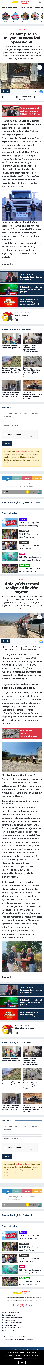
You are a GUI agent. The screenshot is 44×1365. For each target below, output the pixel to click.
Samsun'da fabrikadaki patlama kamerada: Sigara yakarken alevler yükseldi (31, 372)
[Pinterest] (22, 1305)
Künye (6, 1337)
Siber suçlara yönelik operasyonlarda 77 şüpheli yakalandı (10, 394)
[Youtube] (30, 1305)
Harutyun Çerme (9, 97)
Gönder (7, 443)
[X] (18, 1305)
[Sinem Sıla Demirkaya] (7, 1030)
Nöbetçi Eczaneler (12, 1312)
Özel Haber (26, 7)
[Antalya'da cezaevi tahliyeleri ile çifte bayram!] (22, 625)
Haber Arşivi (9, 1330)
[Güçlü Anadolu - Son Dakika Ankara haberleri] (21, 2)
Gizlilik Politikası (10, 1339)
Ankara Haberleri (10, 7)
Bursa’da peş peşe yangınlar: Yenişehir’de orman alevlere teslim (11, 370)
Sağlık (22, 553)
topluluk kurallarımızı (23, 451)
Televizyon (24, 531)
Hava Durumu (10, 1315)
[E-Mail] (17, 320)
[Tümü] (41, 513)
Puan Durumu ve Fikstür (13, 1323)
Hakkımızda (25, 1337)
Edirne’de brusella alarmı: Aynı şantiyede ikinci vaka (30, 559)
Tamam (22, 1362)
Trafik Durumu (10, 1320)
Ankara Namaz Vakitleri (13, 1318)
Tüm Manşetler (10, 1325)
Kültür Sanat (24, 565)
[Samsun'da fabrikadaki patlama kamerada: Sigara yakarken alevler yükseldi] (32, 361)
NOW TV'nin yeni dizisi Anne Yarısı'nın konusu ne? (29, 547)
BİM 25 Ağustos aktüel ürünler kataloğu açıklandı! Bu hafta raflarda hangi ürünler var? (30, 524)
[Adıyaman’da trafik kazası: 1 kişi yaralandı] (11, 339)
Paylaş (7, 91)
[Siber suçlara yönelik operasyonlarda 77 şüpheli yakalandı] (11, 385)
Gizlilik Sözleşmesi (26, 1339)
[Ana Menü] (3, 2)
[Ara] (40, 2)
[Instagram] (26, 1305)
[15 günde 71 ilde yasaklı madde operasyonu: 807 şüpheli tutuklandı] (32, 339)
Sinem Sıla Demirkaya (12, 647)
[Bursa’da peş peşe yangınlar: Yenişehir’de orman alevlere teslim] (11, 361)
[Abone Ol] (41, 92)
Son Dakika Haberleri (13, 1328)
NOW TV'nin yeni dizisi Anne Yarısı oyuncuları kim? (29, 536)
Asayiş (22, 30)
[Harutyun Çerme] (7, 317)
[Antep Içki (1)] (22, 205)
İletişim (14, 1337)
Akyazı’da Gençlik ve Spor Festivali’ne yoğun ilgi (30, 570)
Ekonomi (23, 519)
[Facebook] (13, 1305)
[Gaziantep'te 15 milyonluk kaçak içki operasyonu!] (22, 76)
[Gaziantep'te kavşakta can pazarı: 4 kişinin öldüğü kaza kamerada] (32, 385)
